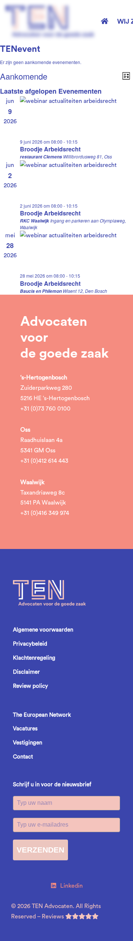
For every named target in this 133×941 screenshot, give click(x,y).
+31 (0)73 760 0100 (45, 409)
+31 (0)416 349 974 (44, 513)
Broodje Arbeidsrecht (50, 149)
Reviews (53, 917)
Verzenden (40, 849)
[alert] (66, 62)
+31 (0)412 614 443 (44, 461)
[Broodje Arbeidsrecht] (76, 117)
